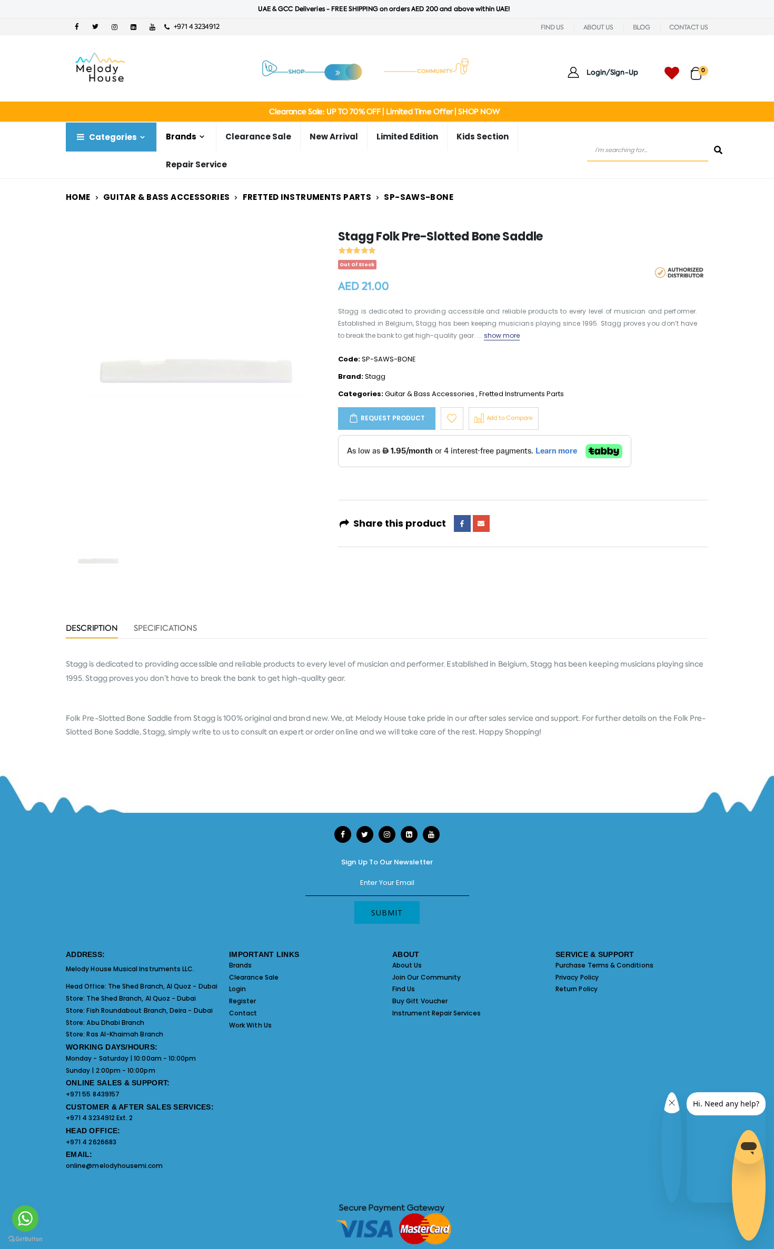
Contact (243, 1013)
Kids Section (483, 136)
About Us (407, 965)
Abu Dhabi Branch (115, 1022)
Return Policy (576, 988)
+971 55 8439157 (93, 1094)
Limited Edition (407, 136)
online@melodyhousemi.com (114, 1165)
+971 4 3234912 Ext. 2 (99, 1117)
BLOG (641, 27)
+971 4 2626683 (91, 1141)
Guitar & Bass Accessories (166, 197)
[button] (699, 69)
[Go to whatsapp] (25, 1218)
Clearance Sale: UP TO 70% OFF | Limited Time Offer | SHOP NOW (384, 111)
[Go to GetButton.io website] (25, 1238)
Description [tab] (92, 628)
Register (242, 1000)
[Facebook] (462, 523)
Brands (240, 965)
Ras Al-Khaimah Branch (124, 1034)
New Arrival (334, 136)
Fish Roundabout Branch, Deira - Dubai (149, 1010)
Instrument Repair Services (436, 1013)
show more (502, 335)
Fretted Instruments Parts (307, 197)
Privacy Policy (577, 977)
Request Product (393, 418)
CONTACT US (688, 27)
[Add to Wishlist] (452, 418)
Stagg (375, 376)
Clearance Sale (258, 136)
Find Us (403, 988)
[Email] (481, 523)
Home (78, 197)
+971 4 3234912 (194, 26)
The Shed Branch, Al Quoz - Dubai (162, 986)
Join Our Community (426, 977)
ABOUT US (598, 27)
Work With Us (250, 1025)
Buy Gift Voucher (420, 1000)
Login (237, 988)
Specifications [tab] (165, 628)
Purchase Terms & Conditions (604, 965)
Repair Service (196, 164)
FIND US (552, 27)
